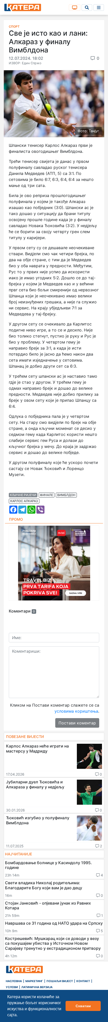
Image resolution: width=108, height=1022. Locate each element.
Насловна (14, 981)
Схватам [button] (83, 1006)
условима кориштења (76, 711)
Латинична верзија (36, 987)
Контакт (83, 981)
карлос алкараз (24, 501)
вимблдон (66, 495)
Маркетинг (34, 981)
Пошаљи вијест (59, 981)
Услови (12, 987)
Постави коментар (77, 722)
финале (46, 495)
